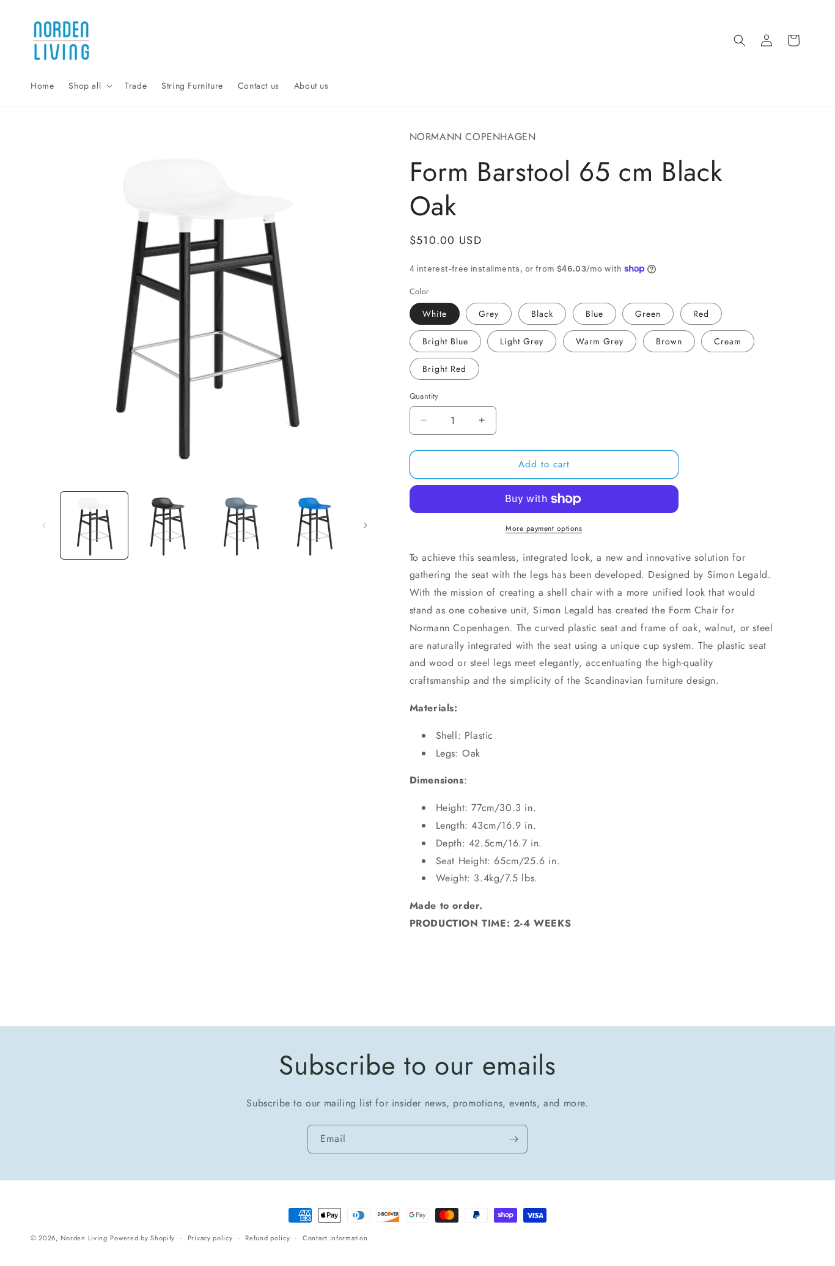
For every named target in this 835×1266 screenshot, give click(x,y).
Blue (594, 314)
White (434, 314)
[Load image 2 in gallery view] (167, 525)
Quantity (424, 396)
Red (701, 314)
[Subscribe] (513, 1139)
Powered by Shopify (142, 1238)
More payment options (544, 528)
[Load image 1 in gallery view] (94, 525)
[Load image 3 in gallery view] (240, 525)
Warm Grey (599, 341)
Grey (489, 314)
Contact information (335, 1237)
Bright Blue (445, 341)
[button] (89, 85)
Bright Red (444, 369)
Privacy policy (210, 1237)
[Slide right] (365, 525)
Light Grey (521, 341)
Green (648, 314)
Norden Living (84, 1238)
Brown (669, 341)
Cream (727, 341)
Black (542, 314)
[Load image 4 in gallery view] (314, 525)
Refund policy (267, 1237)
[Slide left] (44, 525)
